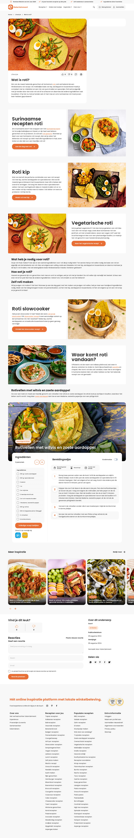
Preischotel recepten (82, 823)
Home (10, 14)
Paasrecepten (50, 813)
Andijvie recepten (52, 823)
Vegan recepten (51, 751)
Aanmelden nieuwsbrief (114, 722)
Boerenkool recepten (53, 785)
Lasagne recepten (81, 785)
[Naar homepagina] (18, 7)
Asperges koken (51, 829)
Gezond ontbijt (79, 754)
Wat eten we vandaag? (83, 732)
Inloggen (108, 716)
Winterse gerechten (53, 807)
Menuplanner (106, 7)
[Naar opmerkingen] (76, 74)
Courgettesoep (51, 738)
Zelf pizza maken (51, 760)
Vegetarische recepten (83, 744)
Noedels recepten (52, 770)
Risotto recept (51, 763)
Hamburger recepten (53, 779)
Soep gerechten (80, 782)
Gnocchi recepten (52, 766)
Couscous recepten (53, 795)
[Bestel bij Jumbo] (25, 535)
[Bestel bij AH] (18, 535)
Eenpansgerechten (52, 748)
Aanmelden (120, 7)
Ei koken (77, 726)
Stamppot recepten (82, 813)
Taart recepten (51, 804)
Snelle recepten (80, 751)
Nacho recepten (80, 773)
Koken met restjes (55, 7)
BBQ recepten (79, 716)
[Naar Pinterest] (52, 705)
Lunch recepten (51, 757)
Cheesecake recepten (54, 801)
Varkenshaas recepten (83, 817)
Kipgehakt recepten (53, 826)
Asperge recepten (81, 826)
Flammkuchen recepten (83, 766)
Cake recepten (51, 798)
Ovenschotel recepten (83, 741)
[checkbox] (116, 459)
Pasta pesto (78, 795)
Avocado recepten (52, 817)
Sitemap (108, 732)
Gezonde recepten (52, 726)
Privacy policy (110, 729)
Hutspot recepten (81, 820)
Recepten (42, 7)
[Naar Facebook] (56, 705)
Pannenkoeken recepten (55, 735)
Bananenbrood (51, 729)
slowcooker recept (31, 316)
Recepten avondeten (82, 760)
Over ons (77, 7)
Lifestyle (18, 14)
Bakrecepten (50, 722)
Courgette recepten (53, 792)
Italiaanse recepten (53, 719)
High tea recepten (81, 807)
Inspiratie (66, 7)
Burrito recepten (80, 770)
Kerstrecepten (51, 810)
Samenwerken (15, 726)
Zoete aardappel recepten (84, 738)
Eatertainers (14, 729)
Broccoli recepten (52, 788)
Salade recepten (80, 719)
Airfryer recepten (52, 741)
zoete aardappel (41, 396)
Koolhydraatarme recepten (85, 757)
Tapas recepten (51, 716)
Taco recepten (80, 776)
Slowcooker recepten (53, 744)
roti (54, 84)
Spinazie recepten (81, 810)
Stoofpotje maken (81, 729)
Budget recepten (52, 732)
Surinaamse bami (53, 129)
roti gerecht (47, 134)
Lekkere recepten (52, 754)
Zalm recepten (80, 722)
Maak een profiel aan (113, 719)
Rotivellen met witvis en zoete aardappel (55, 447)
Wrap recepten (80, 763)
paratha (116, 367)
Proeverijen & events (18, 722)
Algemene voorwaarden (114, 726)
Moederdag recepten (53, 820)
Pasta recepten (80, 788)
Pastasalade (79, 798)
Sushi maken (50, 773)
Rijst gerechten (51, 776)
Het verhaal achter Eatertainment (23, 716)
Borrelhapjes (79, 801)
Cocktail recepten (81, 804)
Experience (14, 719)
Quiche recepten (80, 779)
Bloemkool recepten (53, 782)
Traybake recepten (81, 735)
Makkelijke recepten (82, 748)
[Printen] (81, 74)
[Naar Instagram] (47, 705)
